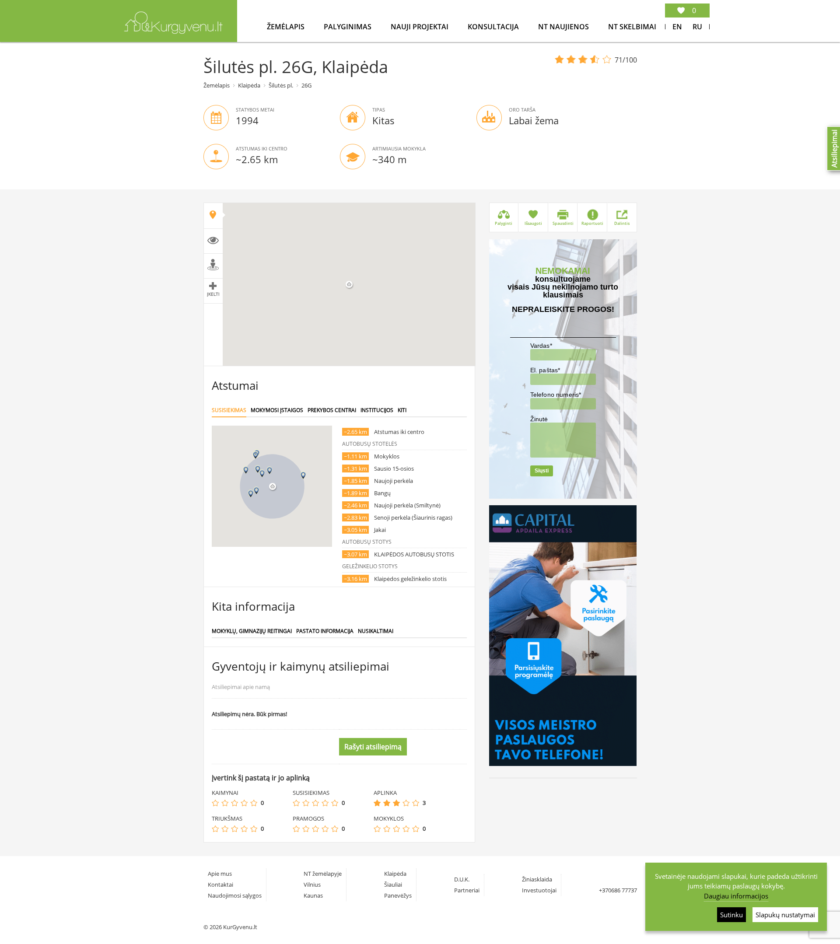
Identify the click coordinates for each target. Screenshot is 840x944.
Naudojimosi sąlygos (235, 895)
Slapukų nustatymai (785, 914)
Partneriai (467, 890)
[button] (269, 470)
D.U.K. (461, 879)
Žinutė (539, 419)
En (677, 26)
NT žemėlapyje (323, 874)
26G (306, 85)
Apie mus (220, 874)
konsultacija (494, 26)
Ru (697, 26)
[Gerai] (244, 803)
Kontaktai (220, 884)
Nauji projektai (420, 26)
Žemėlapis (286, 26)
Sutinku (731, 914)
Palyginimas (348, 26)
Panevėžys (398, 895)
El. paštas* (545, 370)
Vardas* (541, 345)
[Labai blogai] (215, 803)
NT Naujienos (564, 26)
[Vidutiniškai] (234, 803)
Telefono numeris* (555, 394)
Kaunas (313, 895)
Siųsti (542, 471)
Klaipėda (249, 85)
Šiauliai (393, 884)
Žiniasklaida (537, 879)
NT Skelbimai (632, 26)
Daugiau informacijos (736, 896)
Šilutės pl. (281, 85)
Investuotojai (539, 890)
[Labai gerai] (254, 803)
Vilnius (312, 884)
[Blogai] (225, 803)
